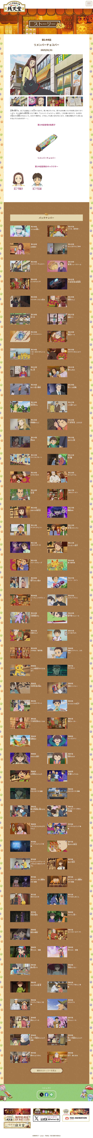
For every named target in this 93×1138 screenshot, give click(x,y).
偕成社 (47, 1136)
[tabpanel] (46, 74)
